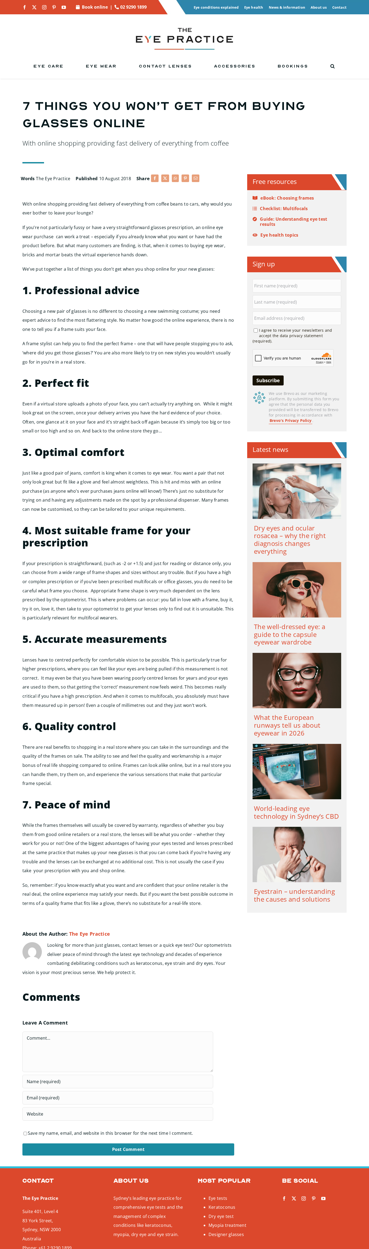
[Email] (195, 178)
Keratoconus (222, 1207)
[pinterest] (54, 7)
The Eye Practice (53, 179)
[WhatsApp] (175, 178)
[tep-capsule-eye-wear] (297, 564)
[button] (333, 66)
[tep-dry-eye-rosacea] (297, 466)
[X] (165, 178)
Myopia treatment (227, 1225)
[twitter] (34, 7)
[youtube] (64, 7)
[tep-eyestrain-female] (297, 829)
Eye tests (218, 1198)
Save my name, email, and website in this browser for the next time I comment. (110, 1133)
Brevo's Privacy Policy (290, 420)
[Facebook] (155, 178)
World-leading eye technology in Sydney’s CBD (296, 812)
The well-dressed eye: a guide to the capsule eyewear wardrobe (289, 634)
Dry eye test (221, 1216)
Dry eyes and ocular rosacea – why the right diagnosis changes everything (290, 539)
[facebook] (24, 7)
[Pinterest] (185, 178)
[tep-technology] (297, 746)
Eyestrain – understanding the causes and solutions (294, 895)
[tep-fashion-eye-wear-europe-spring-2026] (297, 655)
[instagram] (44, 7)
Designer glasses (226, 1234)
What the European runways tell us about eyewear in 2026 (287, 725)
